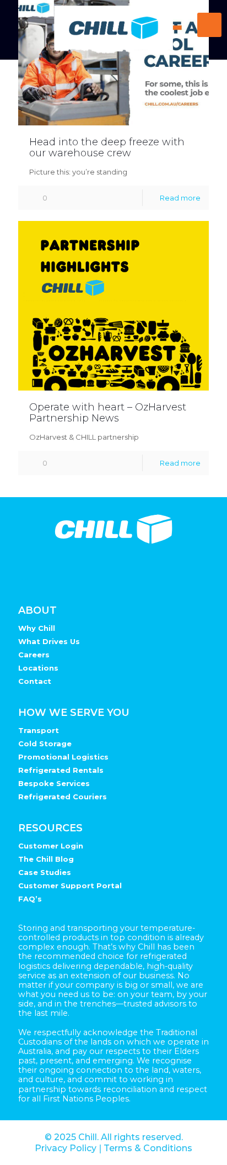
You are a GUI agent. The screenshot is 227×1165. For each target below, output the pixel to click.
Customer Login (50, 845)
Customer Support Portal (70, 885)
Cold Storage (45, 743)
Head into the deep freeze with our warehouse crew (107, 147)
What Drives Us (49, 641)
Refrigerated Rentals (61, 770)
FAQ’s (30, 898)
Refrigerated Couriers (62, 796)
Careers (34, 654)
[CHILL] (113, 30)
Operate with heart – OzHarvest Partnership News (107, 412)
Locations (38, 667)
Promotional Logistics (63, 756)
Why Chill (36, 628)
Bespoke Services (54, 783)
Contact (34, 681)
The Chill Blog (46, 859)
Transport (38, 730)
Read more (180, 197)
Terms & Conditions (148, 1148)
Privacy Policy (65, 1148)
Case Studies (44, 872)
